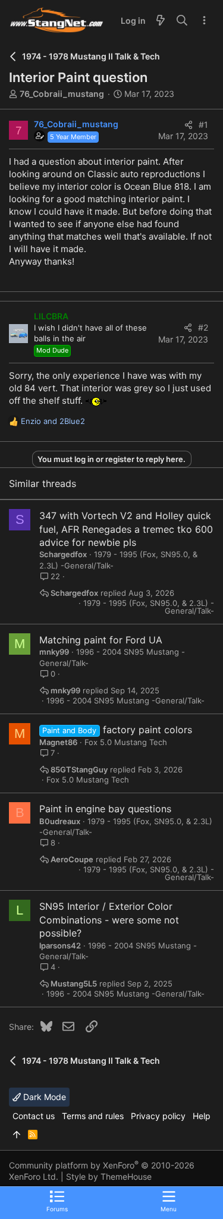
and (53, 421)
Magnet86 (58, 742)
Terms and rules (93, 1116)
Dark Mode (43, 1097)
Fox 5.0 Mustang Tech (125, 742)
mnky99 (54, 651)
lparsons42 (60, 945)
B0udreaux (59, 821)
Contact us (33, 1116)
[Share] (188, 125)
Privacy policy (158, 1116)
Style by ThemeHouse (109, 1176)
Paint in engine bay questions (105, 809)
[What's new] (160, 20)
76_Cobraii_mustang (62, 94)
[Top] (16, 1134)
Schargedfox (63, 554)
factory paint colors (147, 730)
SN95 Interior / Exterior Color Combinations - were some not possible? (109, 919)
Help (202, 1116)
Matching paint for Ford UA (100, 640)
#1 (203, 125)
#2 (203, 327)
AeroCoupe (72, 859)
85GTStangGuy (79, 770)
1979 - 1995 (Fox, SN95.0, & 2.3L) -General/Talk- (148, 607)
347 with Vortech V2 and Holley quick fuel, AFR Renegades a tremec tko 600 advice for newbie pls (126, 529)
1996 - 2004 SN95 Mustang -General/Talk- (125, 701)
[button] (168, 1200)
